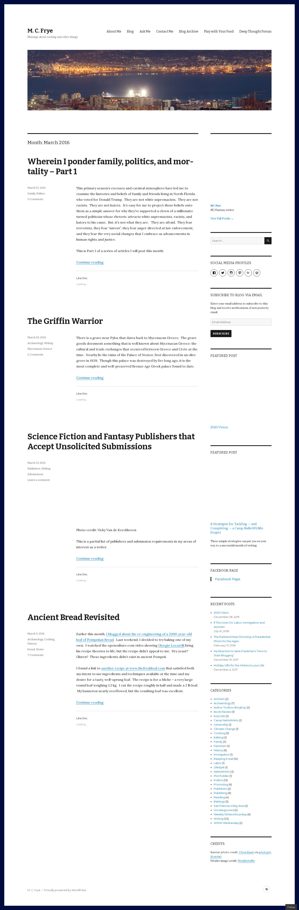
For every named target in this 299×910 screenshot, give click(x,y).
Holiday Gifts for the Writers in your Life (239, 665)
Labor (218, 763)
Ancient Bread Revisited (73, 617)
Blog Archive (188, 31)
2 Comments (35, 354)
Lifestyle (219, 767)
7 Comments (35, 655)
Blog (130, 31)
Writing (48, 343)
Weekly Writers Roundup (230, 814)
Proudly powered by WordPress (65, 890)
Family (31, 193)
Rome (40, 649)
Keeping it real (223, 758)
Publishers (33, 468)
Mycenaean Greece (39, 348)
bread (31, 649)
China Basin (246, 852)
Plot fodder (221, 775)
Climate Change (224, 728)
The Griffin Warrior (65, 321)
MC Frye (216, 205)
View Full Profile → (222, 218)
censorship (221, 724)
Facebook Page (224, 570)
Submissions (35, 474)
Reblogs (219, 801)
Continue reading (90, 262)
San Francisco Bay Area (229, 805)
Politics (40, 193)
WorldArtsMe (246, 861)
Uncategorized (224, 810)
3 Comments (35, 199)
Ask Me (145, 31)
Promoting (221, 784)
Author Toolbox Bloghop (230, 707)
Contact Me (164, 31)
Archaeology (35, 343)
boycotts (220, 716)
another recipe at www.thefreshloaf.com (133, 668)
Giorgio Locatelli (171, 645)
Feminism (220, 746)
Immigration (222, 754)
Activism (219, 699)
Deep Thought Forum (255, 31)
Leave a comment (38, 479)
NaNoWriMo (222, 771)
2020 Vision (221, 612)
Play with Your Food (219, 31)
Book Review (222, 711)
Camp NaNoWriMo (226, 720)
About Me (114, 31)
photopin (265, 852)
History (32, 643)
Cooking (49, 639)
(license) (216, 856)
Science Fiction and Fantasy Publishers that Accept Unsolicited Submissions (111, 442)
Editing (218, 737)
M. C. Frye (40, 30)
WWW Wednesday (226, 822)
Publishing (220, 793)
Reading (219, 797)
